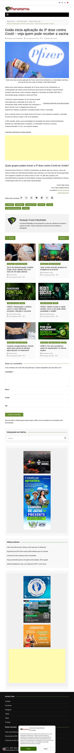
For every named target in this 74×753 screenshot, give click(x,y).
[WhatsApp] (47, 198)
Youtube (7, 701)
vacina (26, 208)
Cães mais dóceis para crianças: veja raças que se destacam (26, 547)
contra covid (31, 204)
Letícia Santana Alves (15, 314)
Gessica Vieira (13, 274)
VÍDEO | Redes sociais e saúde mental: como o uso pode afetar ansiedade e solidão (53, 309)
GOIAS (42, 204)
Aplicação (20, 204)
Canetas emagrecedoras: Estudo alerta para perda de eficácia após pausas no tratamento (20, 348)
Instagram (8, 709)
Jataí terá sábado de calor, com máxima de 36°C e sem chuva (26, 564)
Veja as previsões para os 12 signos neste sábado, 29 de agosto (27, 560)
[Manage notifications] (4, 749)
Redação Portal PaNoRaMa (15, 38)
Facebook (8, 705)
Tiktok (7, 718)
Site (6, 406)
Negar (45, 748)
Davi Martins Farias (47, 272)
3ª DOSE (10, 204)
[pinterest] (42, 198)
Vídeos (22, 303)
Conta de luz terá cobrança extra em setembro (21, 555)
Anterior (11, 238)
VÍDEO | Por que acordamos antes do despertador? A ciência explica (53, 348)
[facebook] (21, 198)
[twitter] (26, 198)
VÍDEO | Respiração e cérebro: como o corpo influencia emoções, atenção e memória (19, 309)
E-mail (7, 397)
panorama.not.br (63, 193)
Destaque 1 (11, 264)
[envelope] (36, 198)
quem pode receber (14, 208)
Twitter (7, 714)
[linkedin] (31, 198)
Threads (7, 722)
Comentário (9, 372)
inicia (50, 204)
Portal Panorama (63, 190)
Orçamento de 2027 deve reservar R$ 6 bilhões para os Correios (27, 551)
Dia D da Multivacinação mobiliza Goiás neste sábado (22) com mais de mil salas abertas (20, 269)
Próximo (62, 238)
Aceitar (28, 748)
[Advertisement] (37, 148)
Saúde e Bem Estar (51, 38)
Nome (7, 389)
